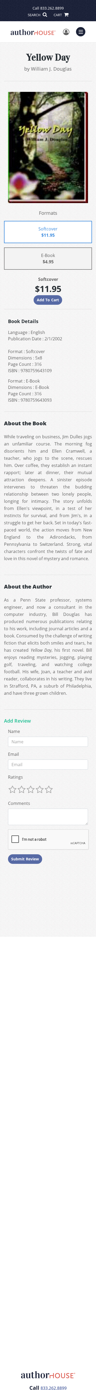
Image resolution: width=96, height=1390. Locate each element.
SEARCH (34, 14)
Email (13, 754)
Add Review (17, 721)
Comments (19, 803)
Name (14, 731)
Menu (82, 31)
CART (58, 14)
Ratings (15, 777)
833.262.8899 (52, 8)
